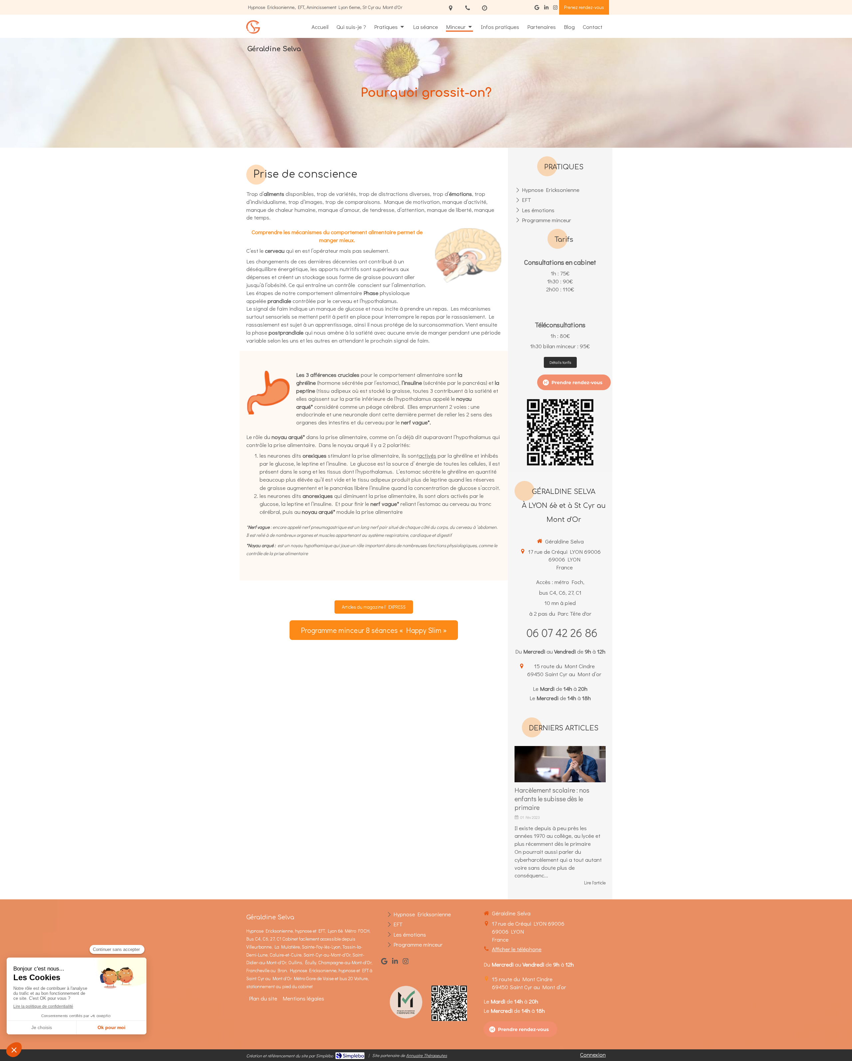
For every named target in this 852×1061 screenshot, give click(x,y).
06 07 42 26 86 (562, 632)
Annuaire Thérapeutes (426, 1055)
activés (427, 455)
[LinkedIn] (546, 9)
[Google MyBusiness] (536, 9)
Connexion (593, 1054)
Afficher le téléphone (516, 949)
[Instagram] (555, 9)
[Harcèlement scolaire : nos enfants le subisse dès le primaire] (560, 764)
